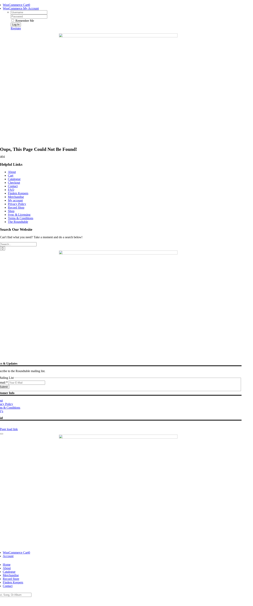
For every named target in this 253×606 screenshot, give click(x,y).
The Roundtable (18, 221)
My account (15, 200)
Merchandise (16, 197)
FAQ (11, 189)
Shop (11, 211)
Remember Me (24, 20)
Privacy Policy (17, 204)
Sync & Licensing (19, 214)
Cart (10, 175)
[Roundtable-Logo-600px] (118, 36)
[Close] (1, 433)
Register (16, 28)
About (12, 172)
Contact (13, 186)
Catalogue (14, 179)
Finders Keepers (18, 193)
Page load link (9, 429)
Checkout (14, 182)
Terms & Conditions (20, 218)
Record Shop (16, 207)
